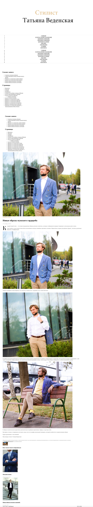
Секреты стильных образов (11, 75)
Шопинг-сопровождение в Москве (13, 104)
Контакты (44, 48)
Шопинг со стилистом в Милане (12, 100)
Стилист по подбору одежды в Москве (14, 93)
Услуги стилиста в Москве (43, 37)
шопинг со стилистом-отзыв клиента (13, 80)
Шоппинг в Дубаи (43, 42)
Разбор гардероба (12, 96)
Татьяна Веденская (8, 441)
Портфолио (43, 45)
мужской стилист (7, 217)
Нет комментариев (17, 441)
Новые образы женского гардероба (13, 81)
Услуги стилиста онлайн (10, 98)
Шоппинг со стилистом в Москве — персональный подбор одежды (13, 106)
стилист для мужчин (19, 440)
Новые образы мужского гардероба (13, 82)
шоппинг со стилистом (49, 440)
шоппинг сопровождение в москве (63, 440)
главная (43, 36)
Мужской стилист (7, 474)
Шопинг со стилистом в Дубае (12, 99)
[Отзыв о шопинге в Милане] (5, 445)
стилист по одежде (28, 440)
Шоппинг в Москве (43, 39)
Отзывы (43, 46)
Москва (4, 440)
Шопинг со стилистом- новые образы (14, 78)
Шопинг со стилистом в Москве (12, 101)
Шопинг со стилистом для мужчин (13, 102)
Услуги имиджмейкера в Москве (12, 94)
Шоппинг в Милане (44, 40)
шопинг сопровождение (38, 440)
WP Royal (11, 506)
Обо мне (43, 43)
